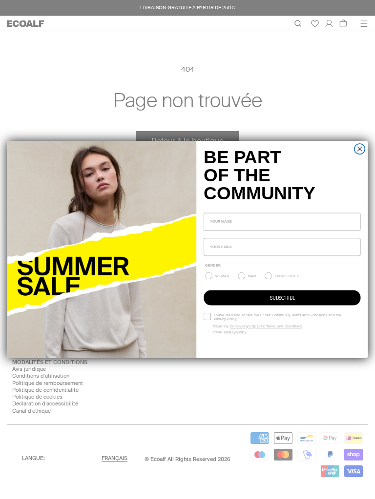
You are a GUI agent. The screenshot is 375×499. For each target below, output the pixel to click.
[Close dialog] (359, 149)
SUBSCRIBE (282, 297)
